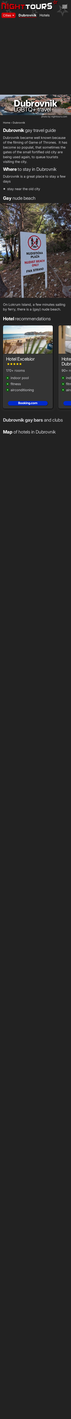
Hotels (45, 15)
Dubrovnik (28, 15)
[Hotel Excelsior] (28, 341)
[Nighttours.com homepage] (30, 5)
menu (65, 6)
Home (6, 122)
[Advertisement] (35, 57)
